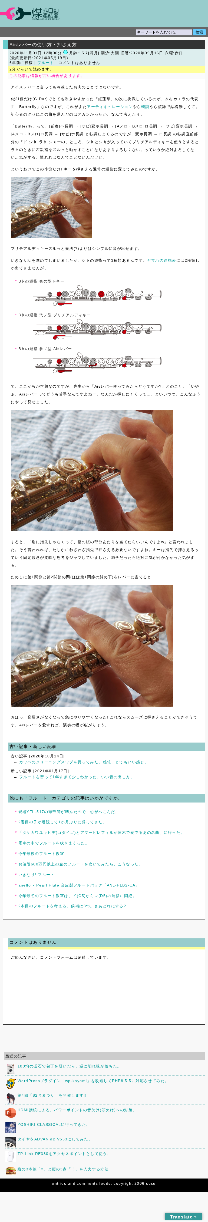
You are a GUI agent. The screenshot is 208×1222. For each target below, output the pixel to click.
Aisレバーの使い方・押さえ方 (43, 44)
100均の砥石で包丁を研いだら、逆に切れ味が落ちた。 (69, 1066)
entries (59, 1183)
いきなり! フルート (36, 874)
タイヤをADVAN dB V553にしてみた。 (55, 1139)
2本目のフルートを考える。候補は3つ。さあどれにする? (72, 906)
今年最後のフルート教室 (41, 853)
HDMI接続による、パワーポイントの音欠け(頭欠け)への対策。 (77, 1110)
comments (87, 1183)
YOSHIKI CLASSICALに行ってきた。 (54, 1124)
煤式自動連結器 (104, 13)
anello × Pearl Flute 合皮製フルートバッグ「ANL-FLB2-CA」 (79, 885)
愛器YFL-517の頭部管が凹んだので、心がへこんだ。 (69, 812)
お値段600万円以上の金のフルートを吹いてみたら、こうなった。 (80, 864)
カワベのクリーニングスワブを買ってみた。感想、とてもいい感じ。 (84, 762)
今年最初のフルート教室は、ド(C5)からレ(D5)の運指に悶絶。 (77, 896)
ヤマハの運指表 (161, 260)
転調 (145, 107)
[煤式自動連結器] (104, 13)
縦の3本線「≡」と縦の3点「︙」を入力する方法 (63, 1169)
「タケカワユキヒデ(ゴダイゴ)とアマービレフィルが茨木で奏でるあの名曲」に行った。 (101, 832)
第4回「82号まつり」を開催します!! (52, 1095)
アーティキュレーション (110, 107)
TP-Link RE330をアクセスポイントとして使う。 (64, 1154)
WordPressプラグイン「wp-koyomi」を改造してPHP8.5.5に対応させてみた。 (93, 1081)
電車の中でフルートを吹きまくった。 (53, 843)
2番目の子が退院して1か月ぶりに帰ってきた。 (62, 822)
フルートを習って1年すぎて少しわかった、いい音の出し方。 (76, 777)
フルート (45, 63)
